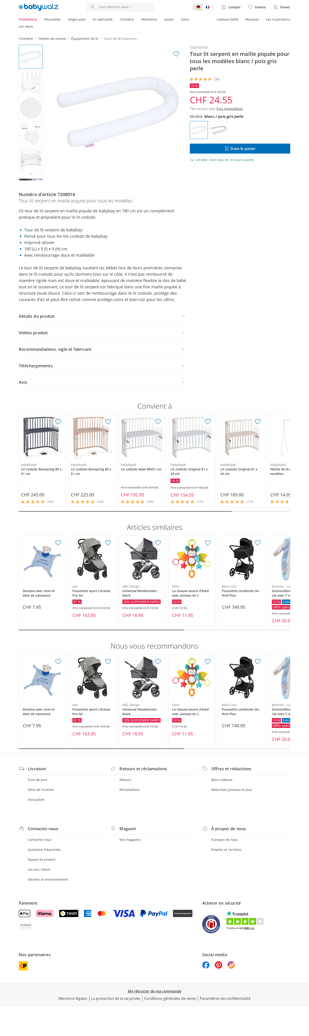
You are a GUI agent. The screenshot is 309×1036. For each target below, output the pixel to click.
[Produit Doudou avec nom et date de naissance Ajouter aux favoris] (58, 543)
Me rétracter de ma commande (154, 991)
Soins (185, 19)
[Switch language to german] (203, 7)
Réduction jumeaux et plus (231, 789)
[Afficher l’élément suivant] (30, 174)
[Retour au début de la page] (303, 1003)
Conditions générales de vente (170, 998)
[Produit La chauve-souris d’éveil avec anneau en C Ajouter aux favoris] (207, 543)
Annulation (36, 799)
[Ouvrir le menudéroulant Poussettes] (62, 20)
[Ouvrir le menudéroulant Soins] (191, 20)
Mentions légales (73, 998)
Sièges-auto (77, 19)
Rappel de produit (41, 859)
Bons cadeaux (221, 780)
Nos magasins (130, 839)
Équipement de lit (84, 38)
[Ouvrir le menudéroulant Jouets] (175, 20)
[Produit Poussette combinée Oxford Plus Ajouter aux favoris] (257, 543)
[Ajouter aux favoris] (176, 54)
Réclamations (129, 789)
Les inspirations (278, 19)
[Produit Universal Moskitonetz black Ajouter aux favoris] (158, 543)
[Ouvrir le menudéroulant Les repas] (35, 27)
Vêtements (149, 19)
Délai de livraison (41, 789)
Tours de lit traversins (120, 38)
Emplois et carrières (226, 849)
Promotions (28, 19)
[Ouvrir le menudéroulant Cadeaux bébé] (240, 20)
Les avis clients (39, 869)
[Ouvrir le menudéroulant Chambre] (136, 20)
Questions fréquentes (44, 849)
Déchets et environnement (48, 879)
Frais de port (37, 780)
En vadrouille (103, 19)
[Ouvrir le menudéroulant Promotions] (39, 20)
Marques (252, 19)
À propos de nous (224, 839)
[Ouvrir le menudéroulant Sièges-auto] (87, 20)
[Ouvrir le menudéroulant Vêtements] (159, 20)
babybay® (199, 47)
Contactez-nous (39, 839)
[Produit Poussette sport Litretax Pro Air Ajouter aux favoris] (108, 543)
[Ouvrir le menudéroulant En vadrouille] (114, 20)
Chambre (127, 19)
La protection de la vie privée (115, 998)
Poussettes (52, 19)
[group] (117, 112)
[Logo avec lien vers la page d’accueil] (38, 7)
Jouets (169, 19)
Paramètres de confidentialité (225, 998)
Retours (125, 780)
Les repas (26, 26)
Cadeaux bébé (227, 19)
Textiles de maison (52, 38)
